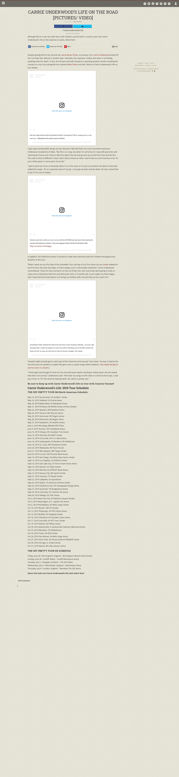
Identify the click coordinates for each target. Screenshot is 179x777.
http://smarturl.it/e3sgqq (40, 246)
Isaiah (105, 264)
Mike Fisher (72, 64)
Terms (152, 63)
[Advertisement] (146, 22)
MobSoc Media (139, 65)
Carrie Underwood (101, 55)
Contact (154, 65)
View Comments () (23, 583)
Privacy (147, 63)
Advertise (147, 65)
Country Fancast (23, 3)
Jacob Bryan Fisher (69, 55)
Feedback (140, 63)
